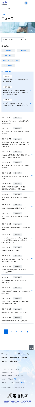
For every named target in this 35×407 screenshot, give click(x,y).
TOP (31, 348)
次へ (28, 332)
